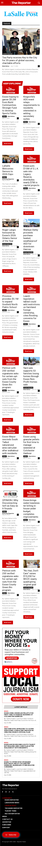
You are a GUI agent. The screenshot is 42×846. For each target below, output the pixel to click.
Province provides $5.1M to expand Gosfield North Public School (10, 302)
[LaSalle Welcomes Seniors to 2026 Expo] (10, 159)
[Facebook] (2, 792)
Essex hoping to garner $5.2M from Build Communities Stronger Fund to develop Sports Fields (10, 105)
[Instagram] (6, 792)
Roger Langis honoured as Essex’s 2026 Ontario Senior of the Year (9, 235)
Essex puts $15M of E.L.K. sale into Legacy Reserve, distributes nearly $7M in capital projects (31, 176)
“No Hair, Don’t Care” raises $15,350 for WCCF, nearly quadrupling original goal (30, 577)
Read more (7, 143)
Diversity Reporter (8, 179)
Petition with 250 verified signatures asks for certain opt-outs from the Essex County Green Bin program (10, 378)
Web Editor (5, 66)
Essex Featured (7, 244)
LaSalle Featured (7, 54)
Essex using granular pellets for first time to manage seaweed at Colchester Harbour (31, 445)
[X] (13, 792)
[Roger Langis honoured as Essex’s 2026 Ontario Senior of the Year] (10, 223)
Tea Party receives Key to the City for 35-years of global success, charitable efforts (19, 60)
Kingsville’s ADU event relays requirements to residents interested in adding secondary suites (31, 107)
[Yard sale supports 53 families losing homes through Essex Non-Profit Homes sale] (31, 361)
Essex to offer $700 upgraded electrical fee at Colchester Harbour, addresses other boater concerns (19, 764)
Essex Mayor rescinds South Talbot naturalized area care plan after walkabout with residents (10, 445)
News (4, 116)
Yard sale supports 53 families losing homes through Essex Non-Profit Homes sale (31, 376)
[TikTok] (9, 792)
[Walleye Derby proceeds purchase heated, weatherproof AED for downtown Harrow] (31, 223)
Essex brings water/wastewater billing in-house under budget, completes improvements (31, 508)
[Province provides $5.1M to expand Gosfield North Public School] (10, 289)
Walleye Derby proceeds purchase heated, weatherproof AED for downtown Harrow (30, 240)
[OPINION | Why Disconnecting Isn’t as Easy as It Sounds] (10, 493)
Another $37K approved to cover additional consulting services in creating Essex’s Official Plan (19, 730)
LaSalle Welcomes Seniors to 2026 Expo (7, 170)
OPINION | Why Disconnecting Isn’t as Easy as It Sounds (10, 504)
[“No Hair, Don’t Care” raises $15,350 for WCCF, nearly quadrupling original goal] (31, 564)
